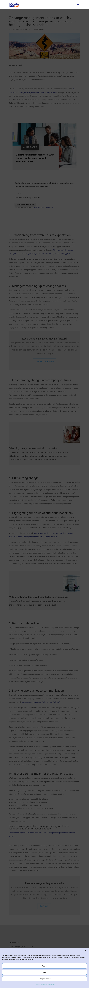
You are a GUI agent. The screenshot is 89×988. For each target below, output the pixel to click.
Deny (44, 972)
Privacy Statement (41, 984)
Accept (44, 966)
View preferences (44, 979)
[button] (85, 950)
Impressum (51, 984)
